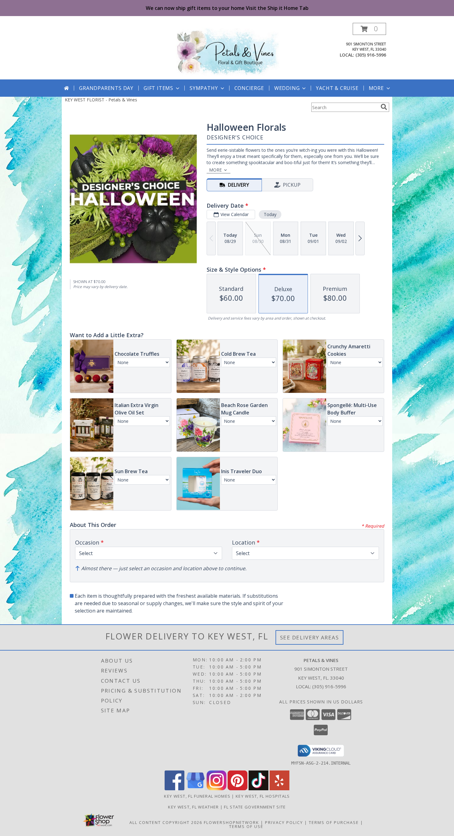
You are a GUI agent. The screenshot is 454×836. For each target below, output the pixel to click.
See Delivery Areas (309, 637)
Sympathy (204, 88)
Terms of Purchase (334, 822)
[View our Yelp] (279, 788)
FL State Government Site (255, 807)
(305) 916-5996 (370, 55)
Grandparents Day (106, 88)
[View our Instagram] (216, 788)
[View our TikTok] (258, 788)
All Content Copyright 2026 (165, 822)
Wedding (287, 88)
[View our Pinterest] (237, 788)
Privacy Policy (284, 822)
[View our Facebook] (174, 788)
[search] (384, 107)
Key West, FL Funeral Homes (197, 796)
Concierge (249, 88)
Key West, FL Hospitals (263, 796)
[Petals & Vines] (227, 51)
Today (270, 214)
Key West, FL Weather (193, 807)
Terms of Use (246, 826)
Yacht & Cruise (337, 88)
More (376, 88)
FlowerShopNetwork (231, 822)
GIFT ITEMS (158, 88)
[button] (369, 29)
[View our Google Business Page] (195, 788)
